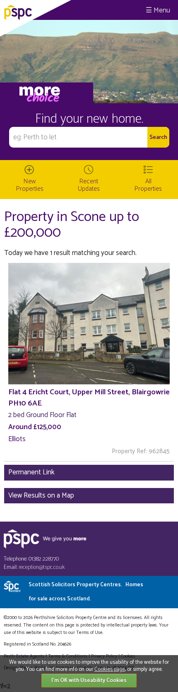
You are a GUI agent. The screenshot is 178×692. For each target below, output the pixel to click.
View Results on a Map (41, 495)
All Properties (148, 185)
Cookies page (109, 669)
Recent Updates (89, 185)
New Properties (29, 185)
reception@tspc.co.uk (42, 567)
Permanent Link (31, 472)
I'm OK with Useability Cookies (89, 680)
